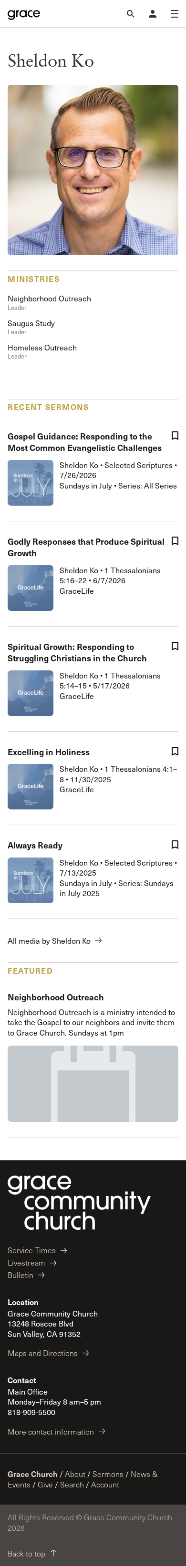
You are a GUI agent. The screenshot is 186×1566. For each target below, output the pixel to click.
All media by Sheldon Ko (49, 941)
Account (105, 1484)
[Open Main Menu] (174, 13)
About (75, 1474)
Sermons (108, 1474)
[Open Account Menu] (152, 13)
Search (72, 1484)
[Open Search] (130, 13)
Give (45, 1484)
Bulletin (20, 1275)
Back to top (26, 1553)
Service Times (32, 1250)
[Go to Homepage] (24, 14)
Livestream (26, 1262)
